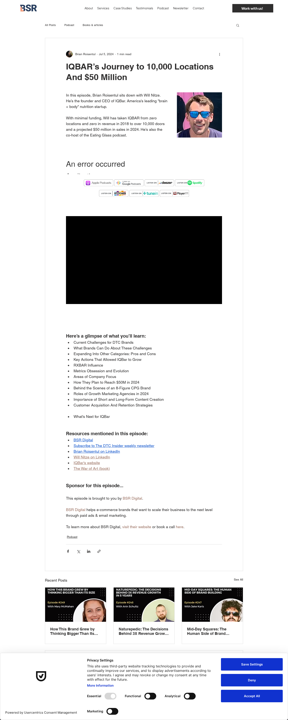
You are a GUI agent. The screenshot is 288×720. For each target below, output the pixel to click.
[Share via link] (99, 551)
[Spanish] (224, 8)
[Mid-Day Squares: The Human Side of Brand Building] (212, 605)
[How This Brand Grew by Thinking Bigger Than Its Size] (75, 605)
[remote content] (144, 165)
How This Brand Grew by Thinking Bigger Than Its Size (72, 631)
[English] (217, 8)
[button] (238, 25)
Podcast (69, 25)
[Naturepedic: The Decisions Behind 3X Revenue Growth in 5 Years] (144, 605)
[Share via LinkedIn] (89, 551)
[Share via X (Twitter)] (78, 551)
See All (238, 579)
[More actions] (219, 54)
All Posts (50, 25)
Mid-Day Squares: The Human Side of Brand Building (206, 631)
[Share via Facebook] (68, 551)
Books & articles (93, 25)
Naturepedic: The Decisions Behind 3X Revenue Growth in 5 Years (143, 631)
